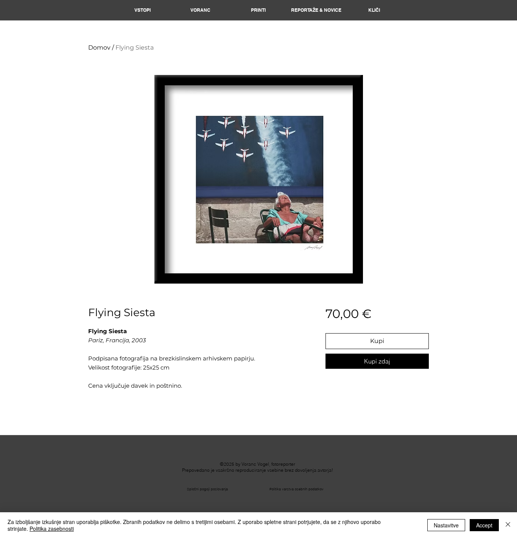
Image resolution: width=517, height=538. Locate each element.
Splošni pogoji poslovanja (207, 489)
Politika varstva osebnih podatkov (296, 489)
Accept (484, 525)
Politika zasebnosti (52, 528)
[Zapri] (507, 525)
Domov (99, 47)
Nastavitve (446, 525)
